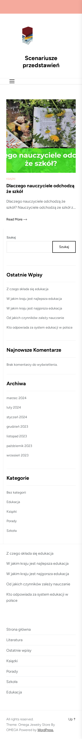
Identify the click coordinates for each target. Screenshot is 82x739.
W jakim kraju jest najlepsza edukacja (34, 299)
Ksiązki (10, 178)
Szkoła (12, 531)
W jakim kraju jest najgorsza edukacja (34, 308)
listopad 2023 (17, 436)
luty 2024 (14, 407)
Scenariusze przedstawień (41, 62)
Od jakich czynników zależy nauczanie (35, 318)
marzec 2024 (16, 398)
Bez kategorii (16, 492)
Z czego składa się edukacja (27, 289)
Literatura (14, 640)
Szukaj (11, 237)
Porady (12, 521)
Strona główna (18, 629)
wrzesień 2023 (18, 455)
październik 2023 (19, 446)
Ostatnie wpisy (18, 650)
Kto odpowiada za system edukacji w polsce (40, 327)
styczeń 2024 (17, 417)
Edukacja (13, 502)
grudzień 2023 (17, 426)
